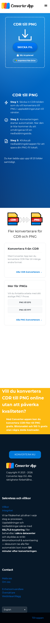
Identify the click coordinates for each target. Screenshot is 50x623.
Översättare (8, 592)
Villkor (5, 507)
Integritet (7, 510)
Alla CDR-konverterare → (29, 272)
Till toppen (38, 618)
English (7, 609)
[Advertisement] (25, 357)
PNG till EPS (25, 302)
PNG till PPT (25, 310)
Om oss (6, 582)
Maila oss (7, 578)
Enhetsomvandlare (12, 589)
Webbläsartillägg (11, 596)
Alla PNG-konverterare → (29, 320)
